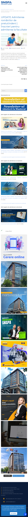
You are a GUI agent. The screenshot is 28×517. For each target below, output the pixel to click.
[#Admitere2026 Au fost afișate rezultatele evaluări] (14, 354)
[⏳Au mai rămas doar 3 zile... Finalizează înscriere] (14, 434)
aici (19, 59)
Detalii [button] (15, 510)
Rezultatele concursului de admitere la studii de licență (7, 69)
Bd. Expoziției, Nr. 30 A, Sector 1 (13, 498)
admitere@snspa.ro (10, 501)
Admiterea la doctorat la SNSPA (9, 223)
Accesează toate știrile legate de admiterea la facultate (13, 157)
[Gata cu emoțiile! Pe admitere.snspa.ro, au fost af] (14, 301)
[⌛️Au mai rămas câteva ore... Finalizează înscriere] (14, 381)
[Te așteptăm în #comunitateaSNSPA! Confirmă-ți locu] (14, 274)
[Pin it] (24, 79)
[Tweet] (22, 79)
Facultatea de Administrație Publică (10, 487)
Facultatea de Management (8, 490)
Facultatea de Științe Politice (8, 492)
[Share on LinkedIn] (26, 79)
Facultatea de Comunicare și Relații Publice (11, 489)
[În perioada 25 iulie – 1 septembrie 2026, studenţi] (14, 247)
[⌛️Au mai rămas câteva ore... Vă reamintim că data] (14, 327)
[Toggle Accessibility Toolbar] (25, 514)
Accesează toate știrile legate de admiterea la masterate (13, 203)
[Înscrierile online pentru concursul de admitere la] (14, 407)
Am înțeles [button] (13, 513)
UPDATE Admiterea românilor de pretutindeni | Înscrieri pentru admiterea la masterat (22, 71)
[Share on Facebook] (21, 79)
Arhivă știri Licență (15, 48)
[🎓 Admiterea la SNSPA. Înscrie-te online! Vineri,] (14, 461)
